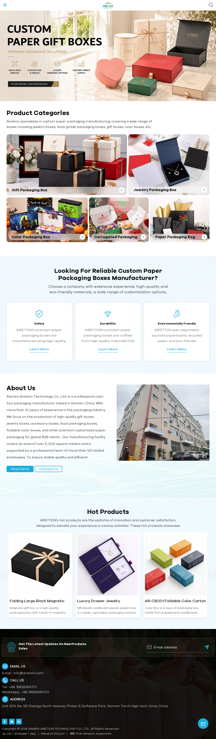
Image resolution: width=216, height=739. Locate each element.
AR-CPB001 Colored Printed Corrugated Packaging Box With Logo (175, 601)
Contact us (48, 469)
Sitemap (20, 733)
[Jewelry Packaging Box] (168, 164)
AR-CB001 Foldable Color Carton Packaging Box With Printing (108, 601)
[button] (103, 96)
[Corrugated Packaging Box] (119, 219)
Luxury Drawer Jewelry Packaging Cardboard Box (34, 601)
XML (33, 733)
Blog (7, 733)
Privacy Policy (53, 733)
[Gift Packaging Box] (67, 164)
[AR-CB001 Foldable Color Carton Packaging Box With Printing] (108, 564)
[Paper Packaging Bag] (180, 219)
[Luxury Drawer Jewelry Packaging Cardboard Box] (40, 564)
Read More (20, 469)
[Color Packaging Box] (47, 219)
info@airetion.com (28, 673)
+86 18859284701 (22, 687)
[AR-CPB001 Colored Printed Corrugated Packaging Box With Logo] (176, 564)
